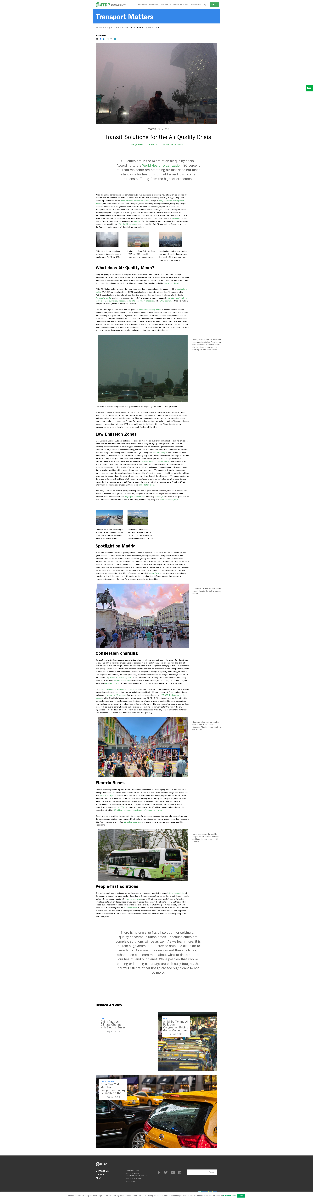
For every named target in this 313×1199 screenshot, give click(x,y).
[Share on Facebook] (100, 39)
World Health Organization (161, 165)
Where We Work (180, 5)
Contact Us (102, 1170)
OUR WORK (153, 5)
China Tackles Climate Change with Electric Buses (113, 1024)
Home (99, 27)
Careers (100, 1174)
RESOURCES (195, 5)
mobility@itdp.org (132, 1170)
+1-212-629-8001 (132, 1173)
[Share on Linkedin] (104, 39)
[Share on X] (97, 39)
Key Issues (166, 5)
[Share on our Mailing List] (114, 39)
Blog (107, 27)
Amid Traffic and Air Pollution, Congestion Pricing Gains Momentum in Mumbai (176, 1027)
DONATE (214, 4)
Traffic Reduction (172, 144)
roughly (136, 221)
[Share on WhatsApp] (107, 39)
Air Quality (137, 144)
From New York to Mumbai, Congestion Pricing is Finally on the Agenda (113, 1090)
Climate (152, 144)
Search (212, 1172)
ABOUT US (142, 5)
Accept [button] (241, 1196)
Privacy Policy (229, 1195)
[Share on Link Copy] (111, 39)
